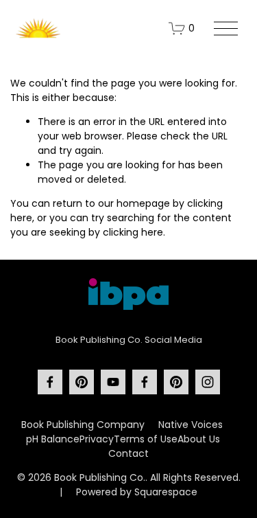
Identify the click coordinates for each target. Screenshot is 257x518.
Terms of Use (146, 439)
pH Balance (52, 439)
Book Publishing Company (83, 424)
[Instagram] (207, 382)
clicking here (133, 232)
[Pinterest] (81, 382)
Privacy (96, 439)
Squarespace (165, 492)
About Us (199, 439)
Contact (128, 453)
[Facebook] (50, 382)
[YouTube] (113, 382)
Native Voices (190, 424)
